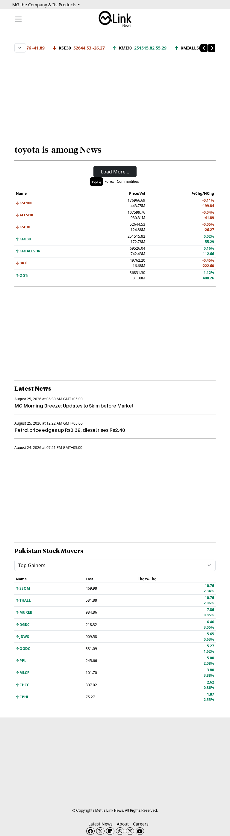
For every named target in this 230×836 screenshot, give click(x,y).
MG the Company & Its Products (44, 5)
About (123, 824)
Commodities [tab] (128, 181)
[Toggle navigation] (18, 19)
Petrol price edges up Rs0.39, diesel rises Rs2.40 (69, 430)
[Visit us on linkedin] (110, 831)
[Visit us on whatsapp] (120, 831)
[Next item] (211, 48)
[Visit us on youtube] (140, 831)
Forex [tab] (109, 181)
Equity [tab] (96, 181)
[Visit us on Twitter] (100, 831)
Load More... (115, 171)
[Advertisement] (115, 96)
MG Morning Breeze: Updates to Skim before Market (74, 406)
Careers (141, 824)
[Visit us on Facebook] (90, 831)
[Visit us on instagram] (130, 831)
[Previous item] (204, 48)
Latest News (100, 824)
